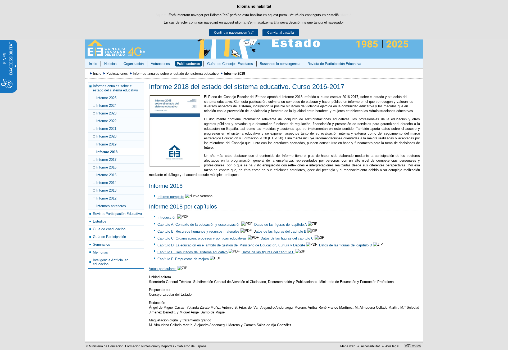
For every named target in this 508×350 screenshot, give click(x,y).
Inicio (93, 64)
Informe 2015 (106, 175)
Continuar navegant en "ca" (233, 32)
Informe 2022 (106, 121)
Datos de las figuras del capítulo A (280, 225)
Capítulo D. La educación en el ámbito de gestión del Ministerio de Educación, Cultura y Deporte (231, 245)
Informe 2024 (106, 106)
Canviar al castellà (280, 32)
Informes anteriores (111, 206)
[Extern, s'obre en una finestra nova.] (174, 131)
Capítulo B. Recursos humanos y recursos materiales (198, 231)
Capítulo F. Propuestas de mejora (183, 259)
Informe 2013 (106, 190)
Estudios (99, 221)
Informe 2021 (106, 129)
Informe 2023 (106, 113)
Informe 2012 (106, 198)
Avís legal (392, 346)
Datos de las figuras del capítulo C (287, 238)
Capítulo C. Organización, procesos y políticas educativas (202, 238)
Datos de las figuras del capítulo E (268, 252)
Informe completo (170, 197)
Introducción (166, 217)
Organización (134, 64)
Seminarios (101, 244)
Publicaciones (188, 64)
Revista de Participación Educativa (334, 64)
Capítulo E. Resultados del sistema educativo (192, 252)
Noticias (110, 64)
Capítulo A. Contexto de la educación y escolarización (198, 225)
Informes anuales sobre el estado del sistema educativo (176, 74)
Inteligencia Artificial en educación (110, 262)
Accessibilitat (370, 346)
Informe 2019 (106, 144)
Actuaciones (160, 64)
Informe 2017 (106, 160)
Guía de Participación (109, 237)
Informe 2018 (106, 152)
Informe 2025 (106, 98)
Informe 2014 (106, 183)
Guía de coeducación (109, 229)
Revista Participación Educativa (117, 214)
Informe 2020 (106, 136)
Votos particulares (162, 269)
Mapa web (347, 346)
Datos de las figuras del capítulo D (345, 245)
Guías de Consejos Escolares (230, 64)
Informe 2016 (106, 167)
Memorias (100, 252)
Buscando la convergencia (280, 64)
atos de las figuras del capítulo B (281, 231)
